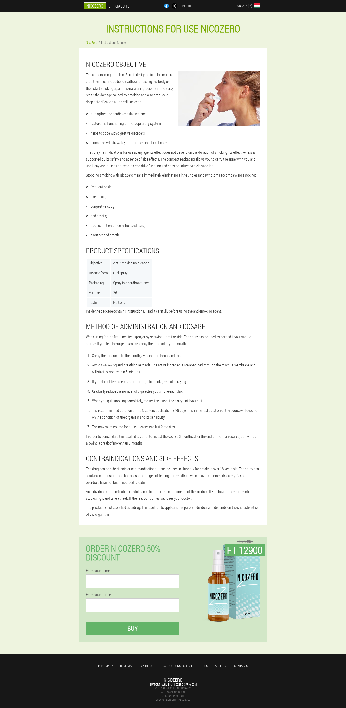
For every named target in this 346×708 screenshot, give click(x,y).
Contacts (241, 665)
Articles (221, 665)
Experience (147, 665)
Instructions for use (177, 665)
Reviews (126, 665)
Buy (132, 628)
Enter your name (98, 570)
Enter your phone (98, 595)
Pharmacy (105, 665)
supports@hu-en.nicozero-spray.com (173, 684)
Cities (204, 665)
